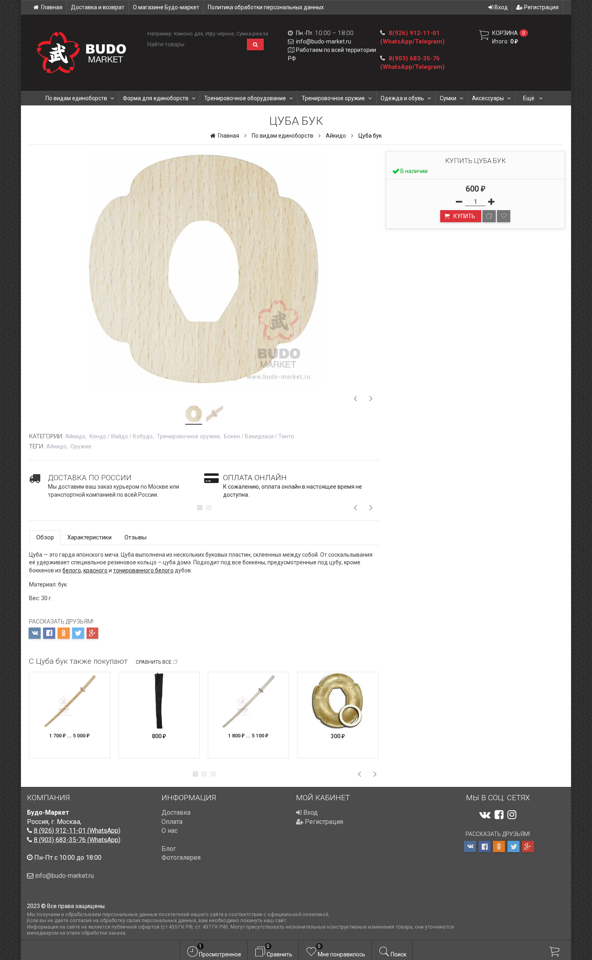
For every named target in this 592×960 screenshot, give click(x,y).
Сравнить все (154, 662)
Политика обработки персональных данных (266, 7)
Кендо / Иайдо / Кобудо (121, 436)
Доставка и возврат (97, 7)
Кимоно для (188, 34)
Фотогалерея (181, 857)
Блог (168, 849)
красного (95, 570)
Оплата (171, 822)
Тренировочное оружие (333, 98)
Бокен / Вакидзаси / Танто (259, 436)
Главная (51, 7)
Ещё (529, 98)
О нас (169, 830)
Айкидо (336, 135)
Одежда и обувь (402, 98)
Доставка (175, 812)
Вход (500, 7)
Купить (463, 216)
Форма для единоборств (155, 98)
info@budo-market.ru (323, 41)
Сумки (448, 98)
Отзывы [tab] (135, 537)
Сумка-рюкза (252, 34)
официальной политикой (297, 914)
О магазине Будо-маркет (166, 7)
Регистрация (541, 7)
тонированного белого (143, 570)
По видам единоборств (76, 98)
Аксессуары (488, 98)
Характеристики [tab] (89, 537)
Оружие (80, 446)
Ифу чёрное (219, 34)
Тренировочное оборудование (245, 98)
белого (71, 570)
